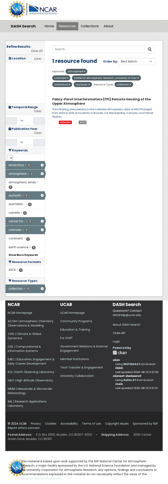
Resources (67, 26)
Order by (110, 61)
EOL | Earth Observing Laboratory (31, 372)
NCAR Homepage (20, 313)
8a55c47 (129, 380)
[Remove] (84, 71)
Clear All (37, 50)
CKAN (120, 352)
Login (116, 341)
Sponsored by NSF (145, 424)
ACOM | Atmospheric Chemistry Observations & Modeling (30, 323)
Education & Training (75, 330)
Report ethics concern (24, 428)
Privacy (36, 424)
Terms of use (91, 424)
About (109, 26)
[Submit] (149, 49)
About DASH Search (126, 325)
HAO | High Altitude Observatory (30, 380)
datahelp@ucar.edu (127, 315)
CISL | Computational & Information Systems (24, 349)
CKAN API (119, 333)
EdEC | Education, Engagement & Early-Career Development (31, 361)
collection (65, 122)
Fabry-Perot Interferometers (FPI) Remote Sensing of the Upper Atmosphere (101, 101)
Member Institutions (74, 359)
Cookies (50, 424)
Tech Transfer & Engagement (81, 367)
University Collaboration (77, 376)
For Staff (66, 338)
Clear (38, 58)
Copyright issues (117, 424)
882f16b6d (130, 364)
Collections (90, 26)
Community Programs (76, 321)
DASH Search (23, 26)
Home (49, 26)
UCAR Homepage (72, 313)
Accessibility (69, 424)
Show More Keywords (23, 255)
